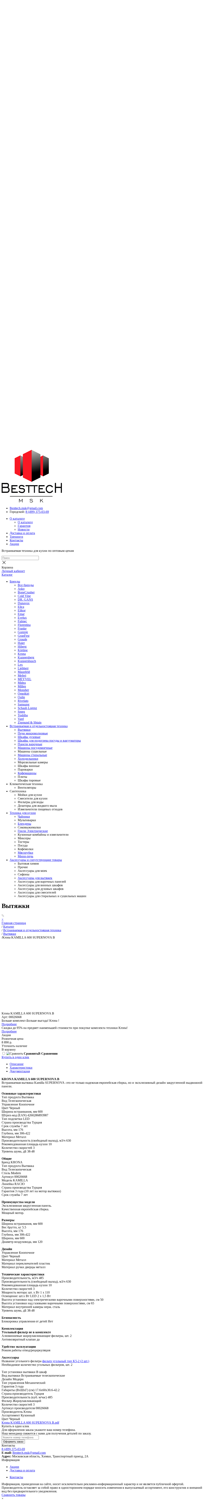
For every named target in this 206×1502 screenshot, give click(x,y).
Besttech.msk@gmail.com (26, 508)
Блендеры (24, 823)
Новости (24, 529)
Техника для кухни (23, 813)
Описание (17, 1064)
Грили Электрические (33, 831)
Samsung (23, 704)
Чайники (24, 816)
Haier (21, 643)
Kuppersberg (26, 657)
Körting (23, 650)
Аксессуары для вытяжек (35, 878)
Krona (22, 653)
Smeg (21, 711)
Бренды (15, 581)
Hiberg (22, 646)
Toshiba (23, 715)
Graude (22, 639)
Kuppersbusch (27, 661)
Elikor (22, 610)
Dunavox (24, 603)
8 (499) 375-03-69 (37, 511)
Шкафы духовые (29, 737)
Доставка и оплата (22, 533)
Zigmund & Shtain (29, 722)
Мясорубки (25, 852)
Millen (22, 686)
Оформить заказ (13, 1441)
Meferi (22, 675)
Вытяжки (24, 729)
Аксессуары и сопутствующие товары (36, 860)
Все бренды (26, 585)
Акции (14, 544)
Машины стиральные (32, 755)
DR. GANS (25, 599)
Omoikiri (23, 693)
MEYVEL (24, 679)
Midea (22, 682)
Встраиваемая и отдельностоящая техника (39, 726)
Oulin (21, 697)
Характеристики (21, 1067)
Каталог (7, 574)
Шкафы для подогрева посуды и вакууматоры (49, 740)
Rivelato (23, 700)
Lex (20, 664)
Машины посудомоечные (35, 747)
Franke (22, 628)
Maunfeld (24, 672)
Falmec (22, 621)
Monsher (23, 690)
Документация (20, 1071)
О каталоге (17, 518)
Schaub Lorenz (27, 708)
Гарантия (24, 526)
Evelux (22, 617)
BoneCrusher (26, 592)
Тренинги (16, 536)
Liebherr (23, 668)
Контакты (16, 540)
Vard (21, 719)
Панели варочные (30, 744)
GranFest (23, 635)
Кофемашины (27, 773)
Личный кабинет (13, 571)
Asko (21, 588)
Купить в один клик (15, 1057)
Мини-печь (25, 856)
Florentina (24, 625)
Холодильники (28, 758)
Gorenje (23, 632)
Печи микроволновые (33, 733)
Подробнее (9, 1024)
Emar (21, 614)
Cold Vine (24, 596)
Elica (21, 606)
